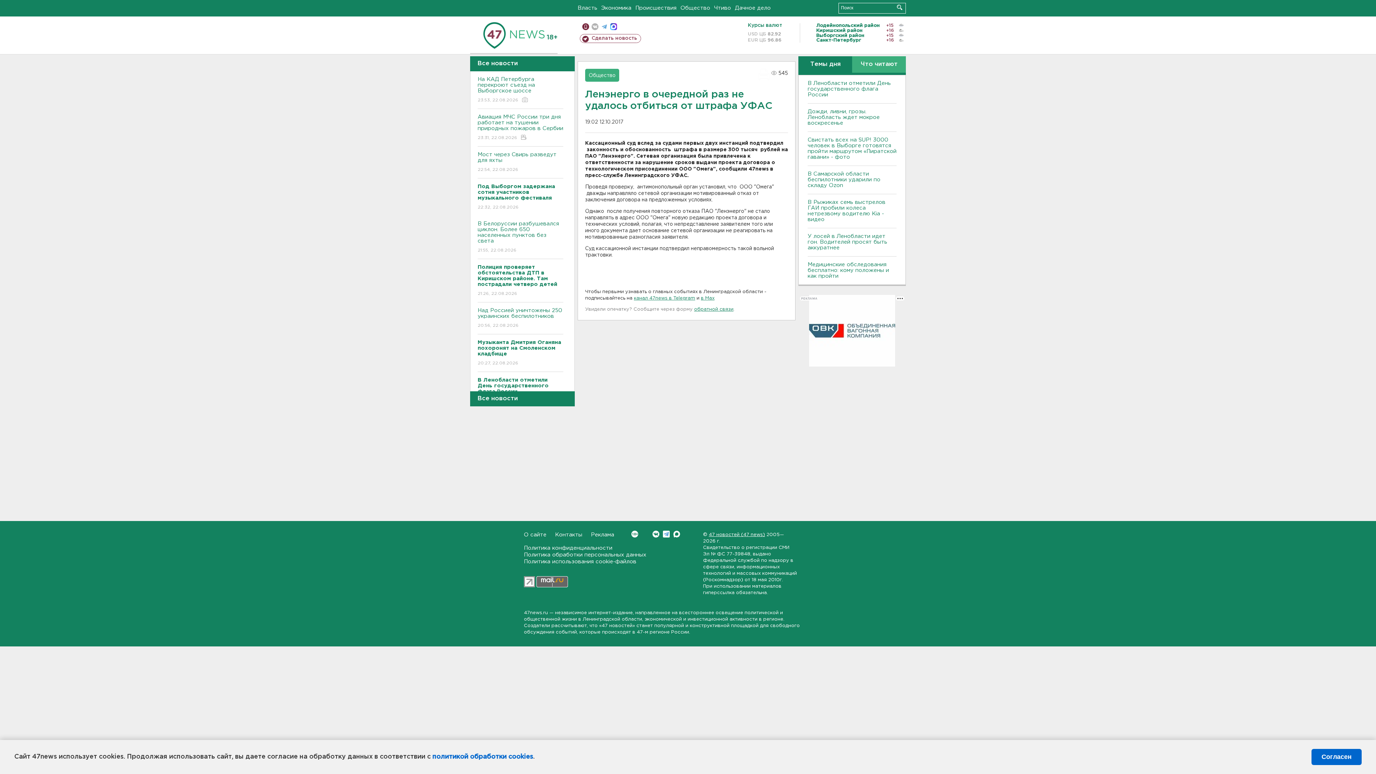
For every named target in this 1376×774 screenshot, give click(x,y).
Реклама (602, 534)
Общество (695, 8)
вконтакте (595, 26)
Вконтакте (656, 534)
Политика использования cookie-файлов (580, 561)
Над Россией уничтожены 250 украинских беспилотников (520, 318)
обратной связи (714, 309)
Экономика (616, 8)
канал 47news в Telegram (664, 298)
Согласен (1337, 756)
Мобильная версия (585, 26)
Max (676, 534)
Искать (899, 7)
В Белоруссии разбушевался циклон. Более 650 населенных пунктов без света (518, 236)
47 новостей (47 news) (737, 535)
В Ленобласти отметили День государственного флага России (849, 89)
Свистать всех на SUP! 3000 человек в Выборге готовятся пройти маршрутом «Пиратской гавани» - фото (852, 148)
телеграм (604, 26)
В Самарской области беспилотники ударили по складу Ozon (844, 180)
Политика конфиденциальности (568, 548)
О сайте (535, 534)
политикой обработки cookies (483, 757)
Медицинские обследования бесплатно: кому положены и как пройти (848, 270)
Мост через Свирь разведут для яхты (517, 162)
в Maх (708, 298)
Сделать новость (614, 38)
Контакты (568, 534)
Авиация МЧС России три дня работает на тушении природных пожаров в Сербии (520, 127)
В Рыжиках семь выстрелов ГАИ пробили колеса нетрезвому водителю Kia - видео (846, 211)
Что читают (879, 64)
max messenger (613, 26)
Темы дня (825, 64)
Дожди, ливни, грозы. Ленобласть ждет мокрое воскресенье (844, 117)
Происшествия (656, 8)
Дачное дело (753, 8)
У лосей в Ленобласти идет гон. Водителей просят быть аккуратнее (847, 242)
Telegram (666, 534)
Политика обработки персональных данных (585, 555)
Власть (587, 8)
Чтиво (722, 8)
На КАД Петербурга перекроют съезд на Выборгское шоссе (506, 89)
